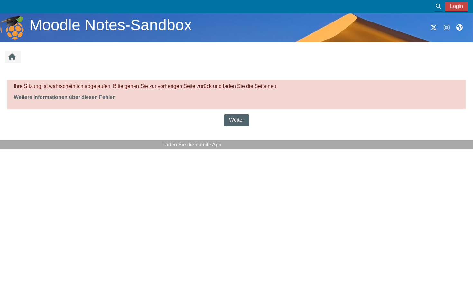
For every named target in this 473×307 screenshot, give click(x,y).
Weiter (236, 120)
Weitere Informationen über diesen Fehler (64, 97)
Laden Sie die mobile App (191, 144)
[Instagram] (446, 27)
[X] (433, 27)
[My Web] (459, 27)
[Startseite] (12, 27)
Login (456, 6)
